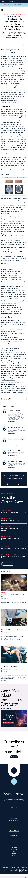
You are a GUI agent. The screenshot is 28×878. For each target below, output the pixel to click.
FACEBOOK (14, 847)
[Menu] (3, 1)
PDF (5, 4)
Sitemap (20, 871)
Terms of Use (12, 867)
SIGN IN (14, 827)
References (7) (6, 399)
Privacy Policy (5, 867)
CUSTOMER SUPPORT (14, 820)
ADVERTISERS (14, 812)
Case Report (10, 16)
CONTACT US (14, 818)
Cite (15, 4)
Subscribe (14, 756)
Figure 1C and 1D (19, 238)
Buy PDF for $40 (14, 475)
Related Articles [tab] (6, 45)
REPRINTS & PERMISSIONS (14, 816)
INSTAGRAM (14, 849)
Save (8, 4)
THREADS (14, 853)
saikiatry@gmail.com (8, 380)
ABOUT (14, 810)
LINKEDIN (14, 851)
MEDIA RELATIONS (14, 814)
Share (11, 4)
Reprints (19, 4)
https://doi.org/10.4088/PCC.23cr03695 (13, 323)
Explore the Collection (6, 708)
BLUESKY (14, 855)
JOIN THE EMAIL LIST (14, 830)
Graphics (21, 45)
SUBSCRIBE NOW (14, 835)
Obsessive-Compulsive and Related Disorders (17, 9)
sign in (10, 478)
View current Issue (8, 564)
